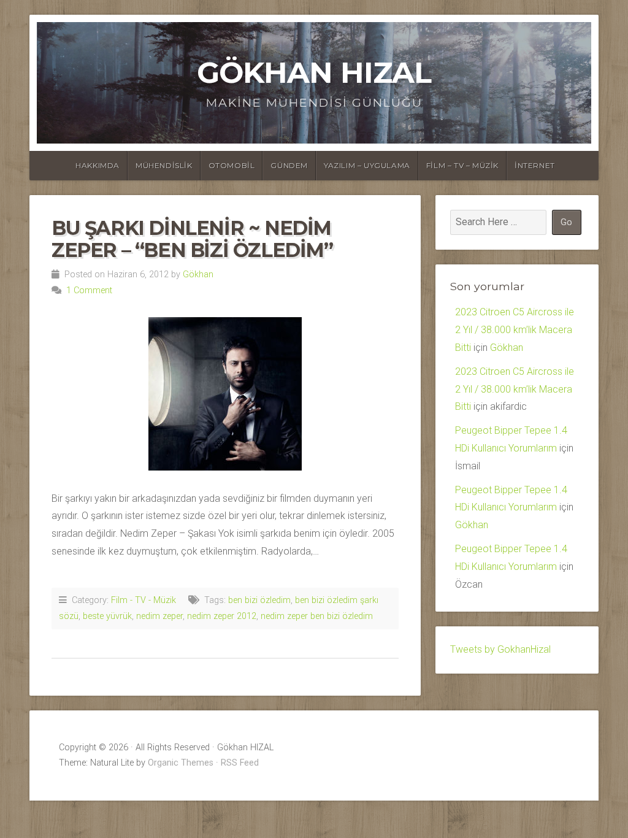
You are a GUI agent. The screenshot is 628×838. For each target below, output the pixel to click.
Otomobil (232, 165)
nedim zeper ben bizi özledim (317, 616)
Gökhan (198, 274)
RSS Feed (240, 763)
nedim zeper (159, 616)
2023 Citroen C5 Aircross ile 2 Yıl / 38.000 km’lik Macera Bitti (514, 329)
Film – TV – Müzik (462, 165)
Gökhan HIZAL (314, 72)
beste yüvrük (107, 616)
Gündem (289, 165)
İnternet (535, 165)
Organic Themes (180, 763)
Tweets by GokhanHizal (500, 649)
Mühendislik (164, 165)
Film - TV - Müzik (143, 600)
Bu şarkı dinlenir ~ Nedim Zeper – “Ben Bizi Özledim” (192, 238)
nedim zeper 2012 (221, 616)
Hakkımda (97, 165)
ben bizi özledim (259, 600)
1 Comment (89, 290)
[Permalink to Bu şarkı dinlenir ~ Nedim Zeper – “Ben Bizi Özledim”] (225, 394)
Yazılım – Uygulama (367, 165)
